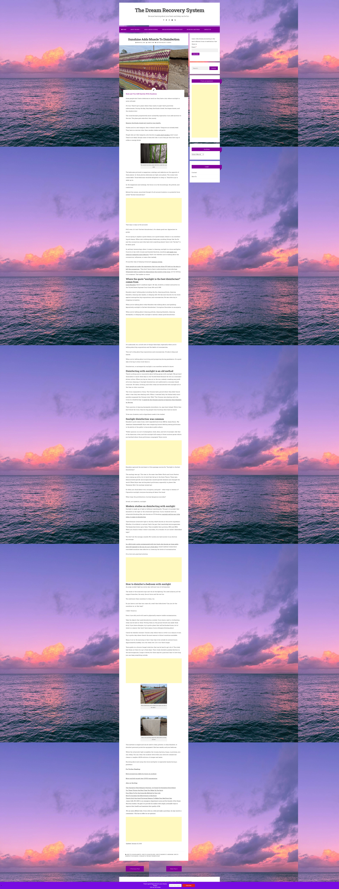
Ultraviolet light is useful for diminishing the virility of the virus (148, 272)
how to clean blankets (134, 854)
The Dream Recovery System (169, 10)
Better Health (161, 42)
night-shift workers (163, 135)
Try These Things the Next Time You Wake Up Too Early (144, 790)
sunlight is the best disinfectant (149, 856)
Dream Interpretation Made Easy (172, 29)
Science (168, 42)
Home (124, 29)
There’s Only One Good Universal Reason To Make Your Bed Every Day (149, 798)
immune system (157, 262)
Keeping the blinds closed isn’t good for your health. (143, 123)
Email (194, 47)
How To (194, 176)
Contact (194, 172)
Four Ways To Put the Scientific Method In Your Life (143, 793)
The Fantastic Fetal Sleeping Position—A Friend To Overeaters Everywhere (151, 788)
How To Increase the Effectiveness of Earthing (141, 796)
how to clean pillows (148, 854)
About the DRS (134, 29)
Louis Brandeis (131, 285)
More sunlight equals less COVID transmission (141, 778)
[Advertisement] (154, 210)
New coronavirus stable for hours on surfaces (141, 774)
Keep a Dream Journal (151, 29)
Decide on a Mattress (193, 29)
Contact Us (207, 29)
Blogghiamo (179, 881)
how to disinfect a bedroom (164, 854)
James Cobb (150, 42)
